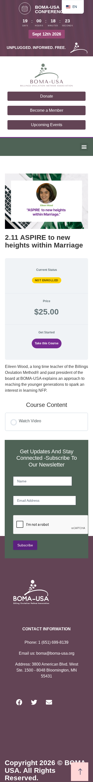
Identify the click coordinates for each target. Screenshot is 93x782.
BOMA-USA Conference (50, 9)
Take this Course (47, 343)
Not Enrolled (46, 280)
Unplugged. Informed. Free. (36, 47)
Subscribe (25, 545)
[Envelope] (49, 702)
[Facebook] (19, 702)
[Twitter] (34, 702)
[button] (84, 147)
